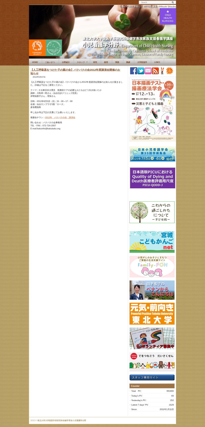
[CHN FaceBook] (133, 73)
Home (35, 62)
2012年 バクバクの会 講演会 (60, 117)
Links (157, 62)
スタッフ (79, 62)
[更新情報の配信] (155, 74)
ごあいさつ (50, 62)
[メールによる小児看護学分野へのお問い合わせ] (148, 73)
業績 (128, 62)
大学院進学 (142, 62)
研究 (95, 62)
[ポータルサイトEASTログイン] (162, 73)
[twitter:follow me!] (140, 73)
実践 (117, 62)
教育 (106, 62)
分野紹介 (66, 62)
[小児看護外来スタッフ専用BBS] (169, 73)
